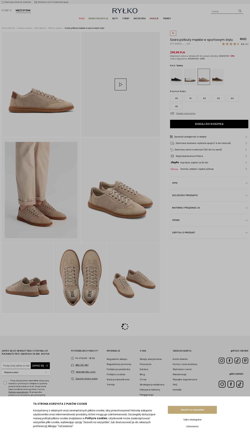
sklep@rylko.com (86, 371)
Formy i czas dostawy (185, 364)
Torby (125, 18)
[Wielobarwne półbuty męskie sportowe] (190, 77)
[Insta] (222, 360)
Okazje (154, 18)
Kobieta (7, 10)
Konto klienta (180, 359)
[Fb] (229, 360)
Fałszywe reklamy (150, 389)
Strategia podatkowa (152, 384)
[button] (209, 136)
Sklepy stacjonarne (151, 359)
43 (218, 98)
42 (204, 98)
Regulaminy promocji (119, 364)
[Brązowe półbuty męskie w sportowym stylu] (217, 77)
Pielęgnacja (147, 394)
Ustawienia (192, 426)
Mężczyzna (23, 10)
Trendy (111, 384)
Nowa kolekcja (98, 18)
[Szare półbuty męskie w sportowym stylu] (204, 77)
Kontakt (177, 389)
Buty (115, 18)
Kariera (144, 369)
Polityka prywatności (118, 369)
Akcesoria (140, 18)
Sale (81, 18)
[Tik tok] (237, 360)
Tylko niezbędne (192, 419)
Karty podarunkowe (118, 379)
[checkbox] (5, 382)
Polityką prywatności (18, 392)
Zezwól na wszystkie (192, 409)
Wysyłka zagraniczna (185, 379)
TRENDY (167, 18)
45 (176, 106)
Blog (142, 374)
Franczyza (145, 364)
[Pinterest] (245, 360)
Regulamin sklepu (117, 359)
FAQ (175, 384)
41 (190, 98)
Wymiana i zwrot (182, 369)
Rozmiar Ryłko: (178, 91)
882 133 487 (82, 365)
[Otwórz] (46, 372)
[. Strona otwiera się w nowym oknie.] (41, 84)
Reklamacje (180, 374)
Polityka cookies (116, 374)
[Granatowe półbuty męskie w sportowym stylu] (176, 77)
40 (176, 98)
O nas (143, 379)
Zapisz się (38, 365)
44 (232, 98)
